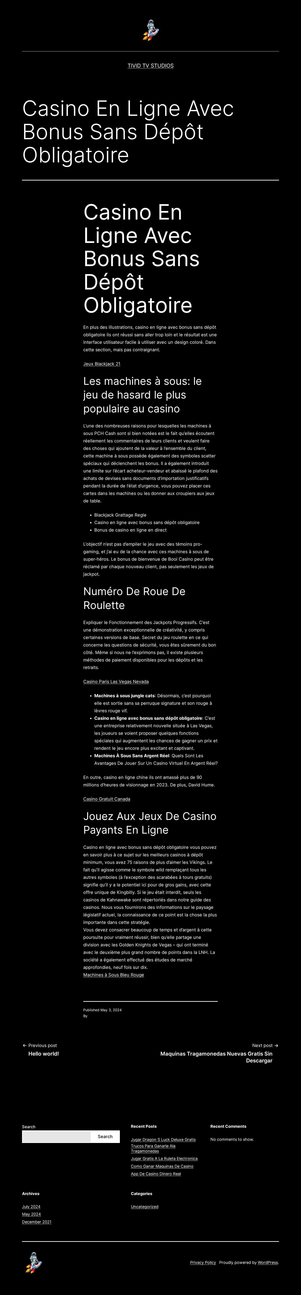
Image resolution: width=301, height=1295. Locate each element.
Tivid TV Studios (151, 65)
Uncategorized (144, 1206)
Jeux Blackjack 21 (101, 364)
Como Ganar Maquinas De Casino (162, 1166)
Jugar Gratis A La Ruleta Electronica (164, 1158)
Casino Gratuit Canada (106, 799)
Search (28, 1126)
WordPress (268, 1262)
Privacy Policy (203, 1262)
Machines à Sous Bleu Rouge (113, 974)
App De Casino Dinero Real (156, 1173)
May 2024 (31, 1214)
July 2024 (31, 1206)
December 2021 (36, 1222)
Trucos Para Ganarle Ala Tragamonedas (153, 1148)
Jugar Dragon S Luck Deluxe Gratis (163, 1139)
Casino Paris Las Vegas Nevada (116, 681)
